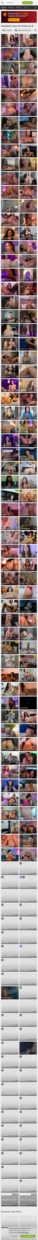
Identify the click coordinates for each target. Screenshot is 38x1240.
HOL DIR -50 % (13, 20)
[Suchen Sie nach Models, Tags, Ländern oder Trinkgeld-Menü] (35, 7)
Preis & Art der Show (24, 30)
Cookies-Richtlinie (23, 1232)
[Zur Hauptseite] (11, 3)
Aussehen (8, 30)
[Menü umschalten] (2, 2)
